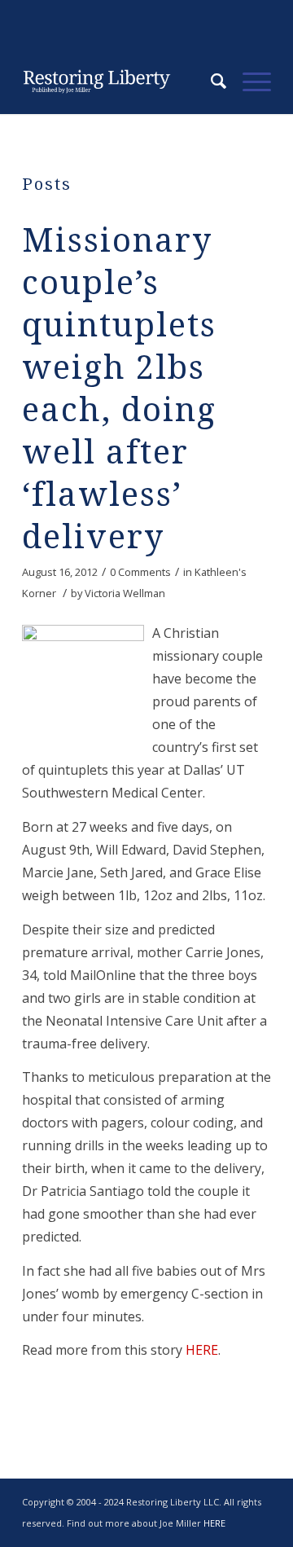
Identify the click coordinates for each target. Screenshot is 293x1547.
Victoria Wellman (125, 593)
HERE (202, 1350)
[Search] (210, 81)
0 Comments (140, 572)
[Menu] (248, 81)
